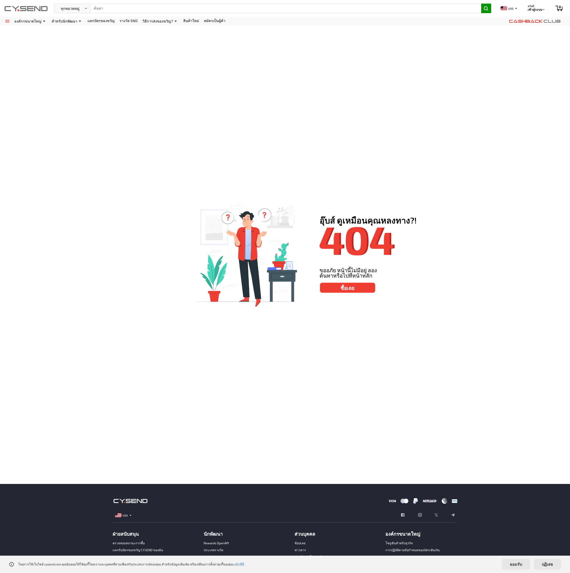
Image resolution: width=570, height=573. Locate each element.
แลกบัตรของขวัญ (101, 20)
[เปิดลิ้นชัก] (7, 21)
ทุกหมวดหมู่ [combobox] (70, 8)
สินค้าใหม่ (191, 20)
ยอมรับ (516, 564)
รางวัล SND (129, 20)
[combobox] (283, 8)
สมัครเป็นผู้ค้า (214, 20)
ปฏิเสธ (547, 564)
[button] (30, 21)
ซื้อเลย (347, 288)
